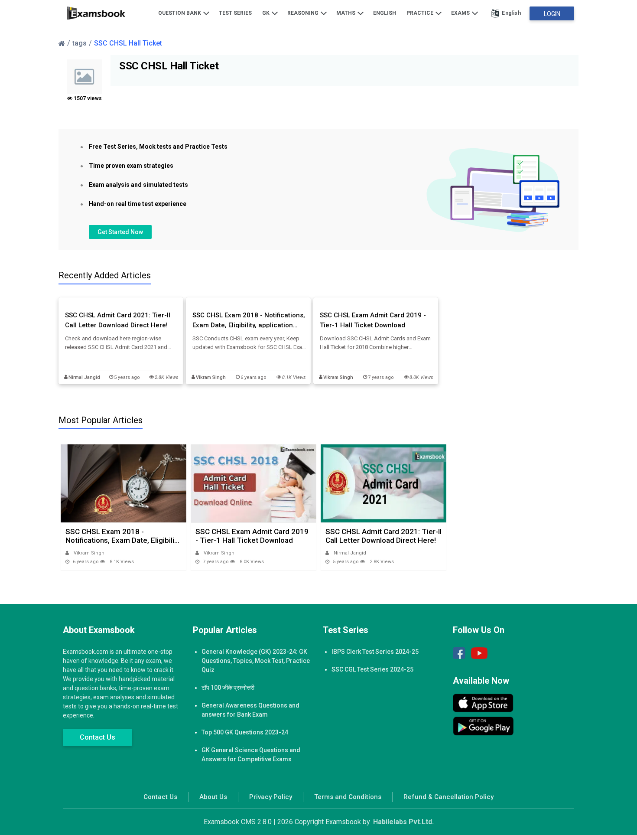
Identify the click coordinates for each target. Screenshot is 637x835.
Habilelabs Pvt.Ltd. (403, 822)
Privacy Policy (270, 797)
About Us (213, 797)
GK (266, 13)
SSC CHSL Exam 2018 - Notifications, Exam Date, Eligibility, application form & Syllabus (248, 320)
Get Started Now (120, 231)
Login (552, 13)
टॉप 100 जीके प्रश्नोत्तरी (228, 687)
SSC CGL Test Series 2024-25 (372, 669)
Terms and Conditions (347, 797)
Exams (461, 13)
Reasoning (303, 13)
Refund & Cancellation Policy (448, 797)
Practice (420, 13)
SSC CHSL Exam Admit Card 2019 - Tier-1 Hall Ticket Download (373, 320)
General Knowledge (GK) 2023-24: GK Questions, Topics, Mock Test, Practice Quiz (256, 660)
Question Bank (180, 13)
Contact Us (97, 737)
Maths (346, 13)
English (384, 13)
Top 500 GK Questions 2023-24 (245, 732)
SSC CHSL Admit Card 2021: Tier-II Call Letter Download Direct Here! (117, 320)
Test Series (235, 13)
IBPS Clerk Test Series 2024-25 (375, 651)
